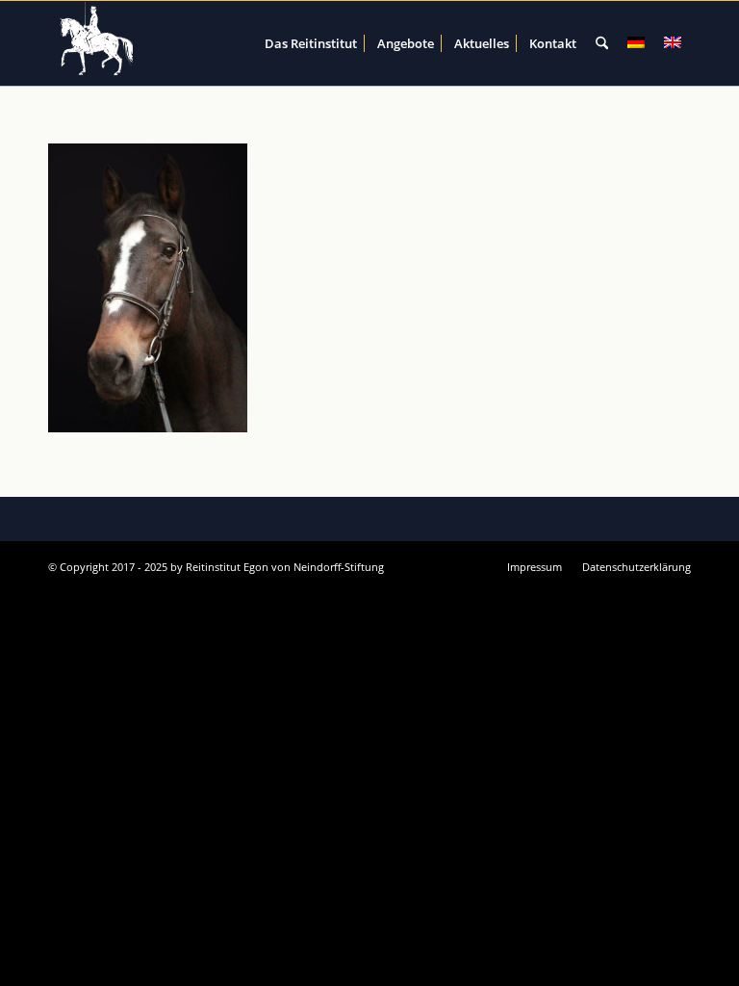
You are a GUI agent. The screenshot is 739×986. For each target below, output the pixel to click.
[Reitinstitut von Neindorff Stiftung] (97, 43)
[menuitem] (311, 43)
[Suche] (602, 43)
